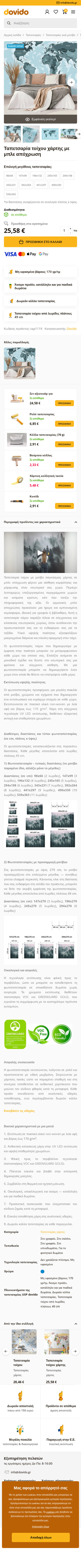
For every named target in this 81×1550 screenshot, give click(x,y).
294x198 (67, 175)
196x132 (37, 175)
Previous (6, 1351)
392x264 (26, 185)
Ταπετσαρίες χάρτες (52, 1232)
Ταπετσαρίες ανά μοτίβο (60, 35)
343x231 (11, 185)
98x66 (9, 175)
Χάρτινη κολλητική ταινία (46, 476)
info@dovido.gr (20, 1472)
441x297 (41, 185)
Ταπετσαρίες (33, 35)
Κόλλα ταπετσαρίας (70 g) (47, 435)
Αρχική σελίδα (12, 35)
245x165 (52, 175)
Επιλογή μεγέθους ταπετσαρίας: (28, 166)
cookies (50, 1512)
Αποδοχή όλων (41, 1537)
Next (71, 82)
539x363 (11, 194)
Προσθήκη (64, 403)
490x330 (56, 185)
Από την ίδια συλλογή (18, 1323)
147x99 (22, 175)
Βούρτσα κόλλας (41, 455)
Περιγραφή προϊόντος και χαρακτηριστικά (32, 522)
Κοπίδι (34, 496)
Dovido (72, 329)
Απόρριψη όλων (40, 1526)
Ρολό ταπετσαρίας (42, 414)
